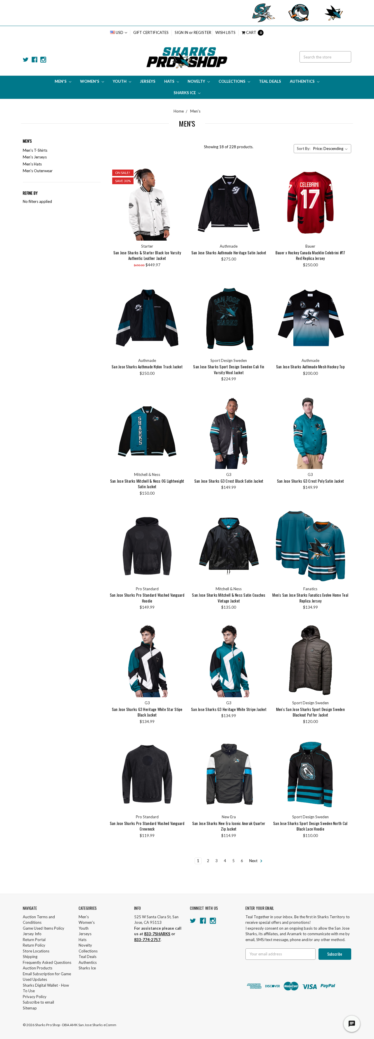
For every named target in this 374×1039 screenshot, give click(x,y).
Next (253, 860)
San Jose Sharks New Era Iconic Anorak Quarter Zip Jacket (228, 826)
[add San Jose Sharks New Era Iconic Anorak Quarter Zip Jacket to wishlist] (260, 761)
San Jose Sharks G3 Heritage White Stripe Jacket (228, 709)
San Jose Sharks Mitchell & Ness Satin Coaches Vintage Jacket (228, 598)
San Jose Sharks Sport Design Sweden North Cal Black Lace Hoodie (310, 826)
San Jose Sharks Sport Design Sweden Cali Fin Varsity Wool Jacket (228, 369)
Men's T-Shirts (35, 150)
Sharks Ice (185, 92)
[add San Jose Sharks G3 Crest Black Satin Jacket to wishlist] (260, 419)
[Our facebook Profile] (34, 60)
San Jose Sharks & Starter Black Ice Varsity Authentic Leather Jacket (147, 255)
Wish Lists (225, 32)
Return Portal (34, 939)
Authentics (303, 81)
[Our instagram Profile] (43, 60)
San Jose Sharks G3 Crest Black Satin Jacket (229, 481)
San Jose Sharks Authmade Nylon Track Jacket (147, 367)
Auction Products (37, 968)
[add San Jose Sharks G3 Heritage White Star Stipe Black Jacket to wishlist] (178, 647)
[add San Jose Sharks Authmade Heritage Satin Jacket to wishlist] (260, 191)
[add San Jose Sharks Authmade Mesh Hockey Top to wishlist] (342, 305)
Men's (61, 81)
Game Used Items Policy (43, 928)
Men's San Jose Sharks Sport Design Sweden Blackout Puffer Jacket (310, 712)
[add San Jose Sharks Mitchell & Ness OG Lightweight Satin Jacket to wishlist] (178, 419)
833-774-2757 (147, 939)
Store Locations (36, 951)
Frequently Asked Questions (47, 962)
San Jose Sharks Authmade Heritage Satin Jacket (228, 253)
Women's (90, 81)
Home (179, 111)
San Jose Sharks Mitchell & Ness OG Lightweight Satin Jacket (147, 484)
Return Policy (34, 945)
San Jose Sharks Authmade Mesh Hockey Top (310, 367)
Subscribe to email (38, 1002)
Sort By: (303, 148)
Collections (232, 81)
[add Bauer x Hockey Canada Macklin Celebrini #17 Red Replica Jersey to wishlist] (342, 191)
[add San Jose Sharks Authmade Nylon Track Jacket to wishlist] (178, 305)
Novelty (197, 81)
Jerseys (147, 81)
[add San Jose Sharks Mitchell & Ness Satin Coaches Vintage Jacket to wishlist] (260, 533)
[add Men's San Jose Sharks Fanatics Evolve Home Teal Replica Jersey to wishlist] (342, 533)
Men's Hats (32, 164)
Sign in (181, 32)
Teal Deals (270, 81)
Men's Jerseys (35, 157)
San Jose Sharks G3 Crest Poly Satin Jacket (310, 481)
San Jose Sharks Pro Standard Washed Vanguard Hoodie (147, 598)
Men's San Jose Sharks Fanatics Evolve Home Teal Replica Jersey (310, 598)
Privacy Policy (34, 996)
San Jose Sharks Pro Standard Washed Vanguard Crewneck (147, 826)
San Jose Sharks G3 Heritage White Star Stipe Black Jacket (147, 712)
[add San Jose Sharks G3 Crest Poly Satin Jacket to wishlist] (342, 419)
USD (119, 32)
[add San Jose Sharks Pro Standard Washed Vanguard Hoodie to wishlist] (178, 533)
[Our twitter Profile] (26, 60)
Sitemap (30, 1008)
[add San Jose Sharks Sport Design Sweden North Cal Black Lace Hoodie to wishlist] (342, 761)
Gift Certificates (151, 32)
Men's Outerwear (38, 170)
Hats (169, 81)
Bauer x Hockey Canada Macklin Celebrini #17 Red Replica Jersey (310, 255)
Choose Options (147, 203)
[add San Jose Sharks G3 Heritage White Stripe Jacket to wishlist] (260, 647)
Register (202, 32)
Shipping (30, 956)
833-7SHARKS (157, 933)
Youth (120, 81)
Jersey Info (32, 933)
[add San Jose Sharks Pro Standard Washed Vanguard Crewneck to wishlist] (178, 761)
